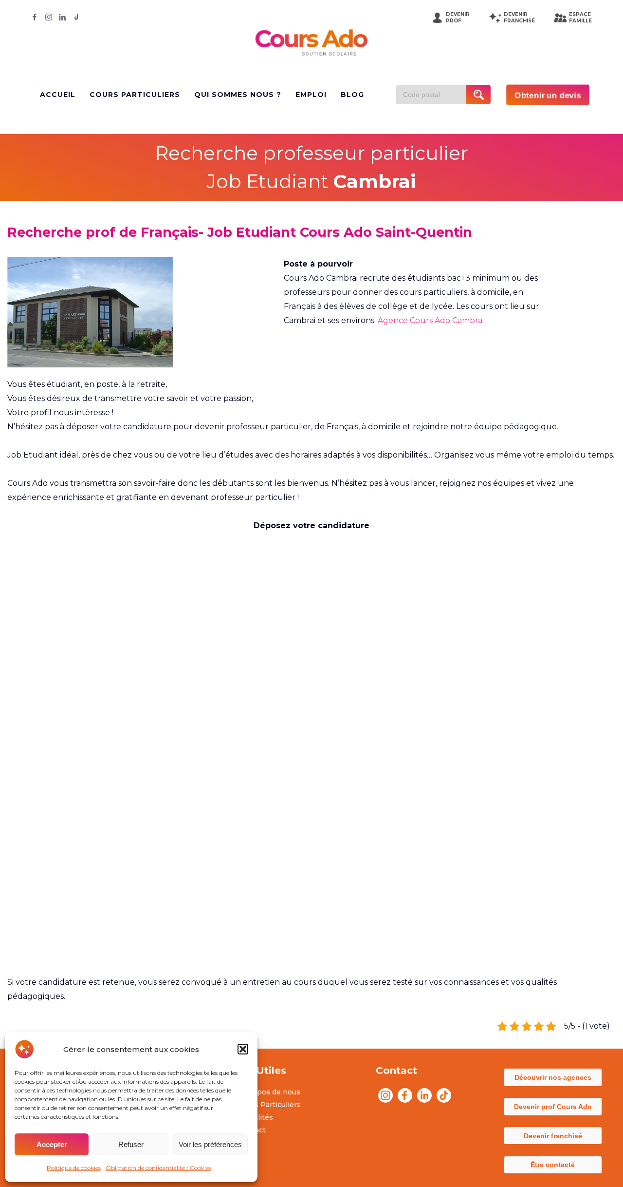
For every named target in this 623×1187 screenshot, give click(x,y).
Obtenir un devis (548, 94)
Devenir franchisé (553, 1136)
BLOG (352, 94)
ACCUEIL (57, 94)
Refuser (131, 1144)
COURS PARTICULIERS (135, 94)
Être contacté (553, 1164)
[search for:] (434, 94)
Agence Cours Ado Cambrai (431, 320)
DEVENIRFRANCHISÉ (519, 17)
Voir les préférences (210, 1144)
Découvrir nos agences (552, 1077)
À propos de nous (269, 1092)
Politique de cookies (74, 1167)
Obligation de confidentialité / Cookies (158, 1167)
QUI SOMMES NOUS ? (237, 94)
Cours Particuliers (269, 1104)
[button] (243, 1049)
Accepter (52, 1144)
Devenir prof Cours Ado (553, 1106)
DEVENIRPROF (458, 17)
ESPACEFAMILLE (580, 17)
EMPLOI (311, 94)
